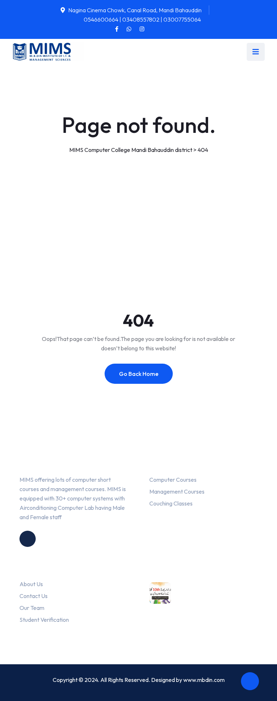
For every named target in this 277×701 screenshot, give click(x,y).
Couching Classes (171, 503)
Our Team (31, 607)
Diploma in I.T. (169, 629)
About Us (31, 584)
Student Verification (44, 619)
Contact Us (33, 595)
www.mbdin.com (204, 679)
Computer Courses (173, 479)
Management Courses (177, 491)
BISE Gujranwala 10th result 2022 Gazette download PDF (222, 599)
